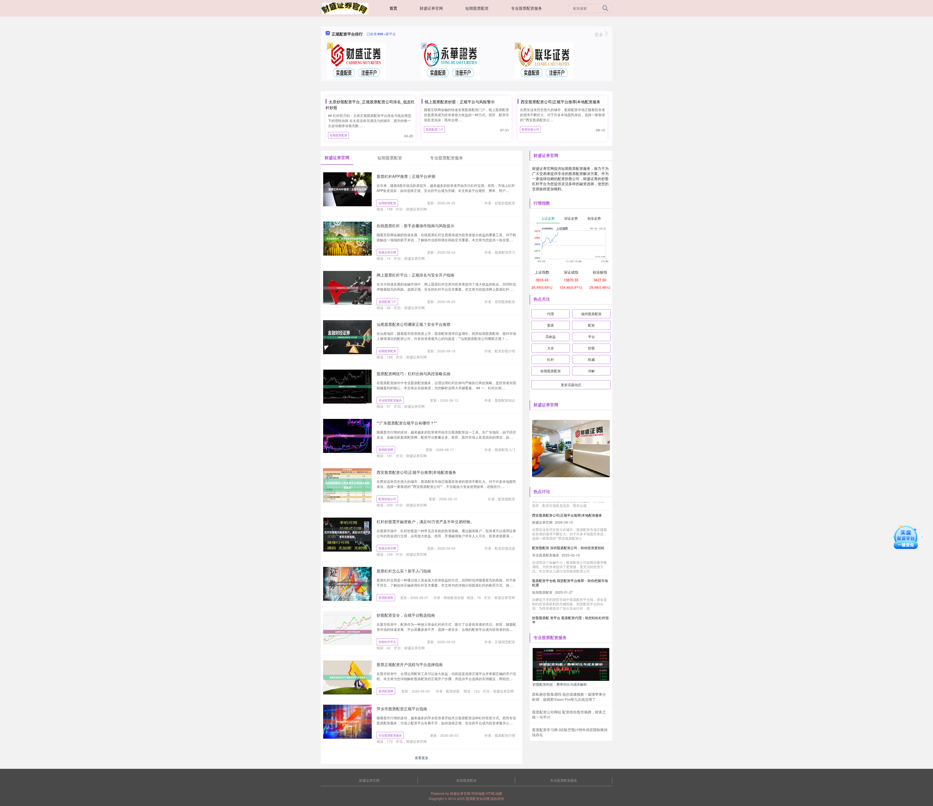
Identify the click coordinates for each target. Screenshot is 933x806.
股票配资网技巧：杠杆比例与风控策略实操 (413, 373)
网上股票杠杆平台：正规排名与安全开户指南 (415, 275)
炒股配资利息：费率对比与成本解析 (560, 684)
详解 (591, 370)
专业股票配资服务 (526, 8)
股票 (550, 325)
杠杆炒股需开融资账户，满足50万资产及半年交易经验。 (425, 521)
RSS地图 (478, 793)
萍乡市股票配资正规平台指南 (402, 708)
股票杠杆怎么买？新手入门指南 (404, 571)
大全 (550, 348)
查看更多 (421, 757)
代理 (550, 313)
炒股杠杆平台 (387, 642)
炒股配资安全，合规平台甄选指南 (406, 615)
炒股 (591, 348)
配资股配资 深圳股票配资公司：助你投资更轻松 (568, 533)
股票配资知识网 (478, 798)
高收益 (550, 336)
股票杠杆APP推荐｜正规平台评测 (406, 176)
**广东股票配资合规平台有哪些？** (407, 423)
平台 (591, 336)
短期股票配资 (477, 8)
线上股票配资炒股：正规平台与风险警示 (460, 101)
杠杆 (550, 359)
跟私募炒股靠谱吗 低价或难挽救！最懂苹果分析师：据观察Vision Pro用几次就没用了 (569, 697)
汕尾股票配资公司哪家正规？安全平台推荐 (413, 324)
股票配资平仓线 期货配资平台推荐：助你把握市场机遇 (570, 568)
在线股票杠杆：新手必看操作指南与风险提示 (415, 225)
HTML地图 (494, 793)
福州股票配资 (591, 313)
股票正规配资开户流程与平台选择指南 (410, 664)
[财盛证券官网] (344, 7)
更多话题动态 (571, 384)
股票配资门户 (434, 129)
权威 (591, 359)
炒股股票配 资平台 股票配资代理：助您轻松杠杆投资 (570, 605)
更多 (600, 34)
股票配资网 (386, 449)
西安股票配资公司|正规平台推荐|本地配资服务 (560, 101)
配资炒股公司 (530, 129)
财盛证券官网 (431, 8)
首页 (393, 8)
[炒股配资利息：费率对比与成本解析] (571, 663)
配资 (591, 325)
